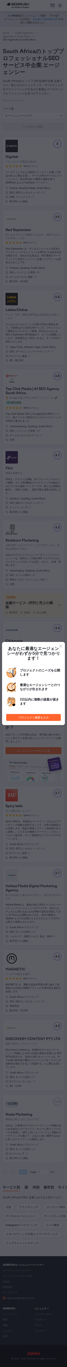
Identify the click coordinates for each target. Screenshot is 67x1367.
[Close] (61, 646)
